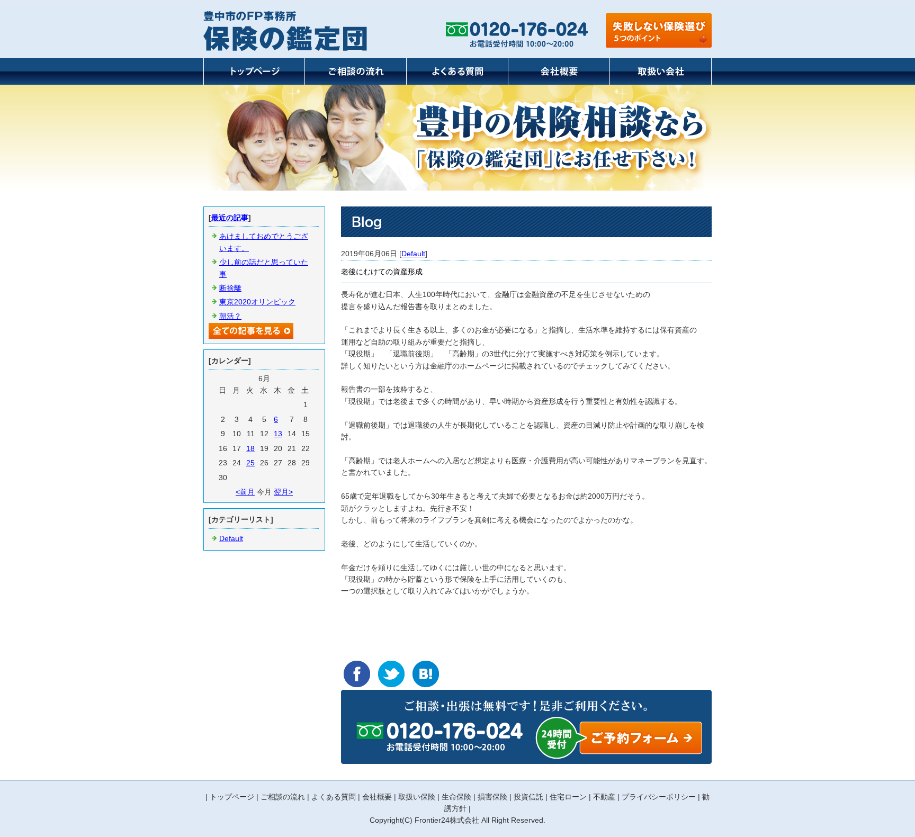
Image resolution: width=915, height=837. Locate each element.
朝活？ (230, 316)
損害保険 (492, 797)
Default (413, 253)
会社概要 (377, 797)
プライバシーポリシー (659, 797)
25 (250, 462)
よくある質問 (333, 797)
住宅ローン (568, 797)
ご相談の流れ (283, 797)
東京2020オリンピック (257, 302)
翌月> (283, 492)
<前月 (245, 492)
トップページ (232, 797)
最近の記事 (229, 217)
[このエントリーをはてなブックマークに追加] (425, 674)
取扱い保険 (416, 797)
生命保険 (456, 797)
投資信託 (528, 797)
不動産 (604, 797)
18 (250, 448)
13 (278, 433)
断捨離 (230, 288)
